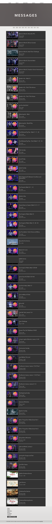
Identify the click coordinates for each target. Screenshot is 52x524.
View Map (41, 521)
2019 (20, 27)
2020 (17, 27)
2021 (14, 27)
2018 (23, 27)
